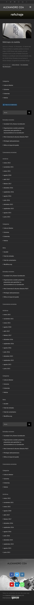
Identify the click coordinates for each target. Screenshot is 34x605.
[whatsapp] (22, 584)
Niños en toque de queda (11, 145)
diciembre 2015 (8, 204)
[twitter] (17, 574)
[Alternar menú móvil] (30, 7)
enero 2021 (7, 171)
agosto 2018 (7, 175)
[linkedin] (17, 584)
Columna (6, 89)
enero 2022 (7, 163)
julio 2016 (7, 200)
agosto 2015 (7, 212)
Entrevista (7, 93)
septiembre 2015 (9, 208)
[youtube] (12, 584)
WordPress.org (8, 264)
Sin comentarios (24, 65)
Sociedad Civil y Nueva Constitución (14, 124)
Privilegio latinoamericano (11, 141)
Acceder (6, 252)
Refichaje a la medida (11, 42)
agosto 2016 (7, 196)
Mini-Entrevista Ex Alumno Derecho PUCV (16, 137)
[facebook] (12, 574)
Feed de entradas (9, 256)
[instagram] (22, 574)
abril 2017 (7, 179)
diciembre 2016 (8, 188)
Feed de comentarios (10, 260)
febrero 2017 (7, 183)
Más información (6, 67)
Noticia (6, 98)
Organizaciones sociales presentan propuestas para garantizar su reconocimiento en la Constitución (14, 130)
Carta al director (15, 65)
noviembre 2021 (9, 167)
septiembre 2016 (9, 192)
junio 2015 (7, 217)
